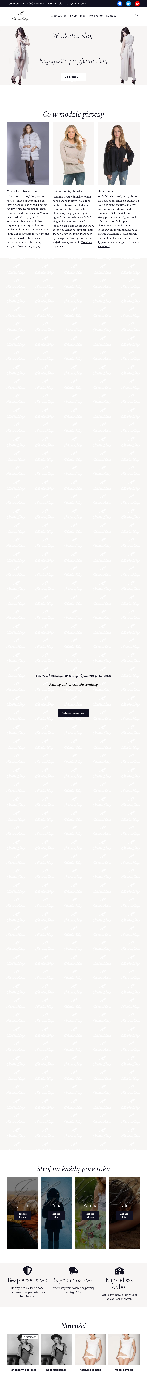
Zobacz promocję (74, 713)
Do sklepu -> (73, 76)
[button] (72, 81)
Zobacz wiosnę (90, 1215)
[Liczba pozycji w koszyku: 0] (136, 16)
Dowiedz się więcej (28, 246)
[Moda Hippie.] (119, 154)
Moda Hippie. (106, 191)
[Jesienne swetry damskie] (73, 154)
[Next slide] (143, 55)
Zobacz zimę (56, 1215)
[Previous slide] (3, 55)
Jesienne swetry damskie (68, 191)
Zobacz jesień (23, 1215)
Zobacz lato (124, 1215)
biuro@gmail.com (75, 3)
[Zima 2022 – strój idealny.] (28, 154)
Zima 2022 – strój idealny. (22, 191)
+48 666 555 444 (34, 3)
